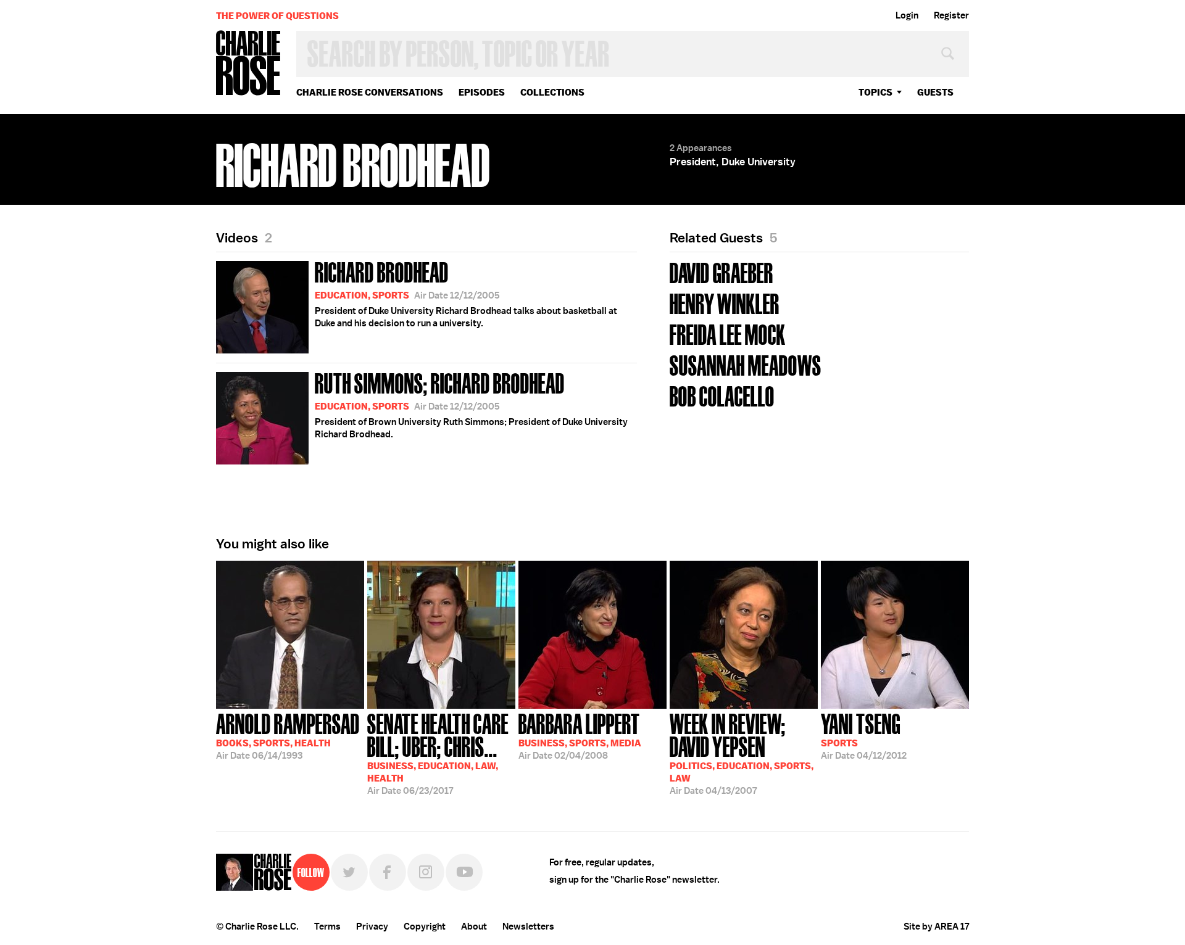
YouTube (464, 872)
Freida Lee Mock (728, 333)
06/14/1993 (288, 735)
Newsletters (528, 926)
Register (951, 15)
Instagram (425, 872)
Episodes (482, 92)
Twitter (349, 872)
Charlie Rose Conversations (369, 92)
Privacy (372, 926)
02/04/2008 (579, 735)
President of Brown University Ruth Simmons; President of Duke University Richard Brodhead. (471, 404)
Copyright (425, 926)
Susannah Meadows (745, 364)
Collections (552, 92)
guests (935, 92)
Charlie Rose (248, 63)
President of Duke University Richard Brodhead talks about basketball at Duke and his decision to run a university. (466, 293)
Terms (327, 926)
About (474, 926)
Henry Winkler (725, 302)
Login (907, 15)
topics (875, 92)
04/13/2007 (741, 753)
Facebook (387, 872)
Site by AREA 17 (936, 926)
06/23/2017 (438, 753)
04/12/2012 (864, 735)
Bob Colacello (722, 395)
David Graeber (721, 271)
